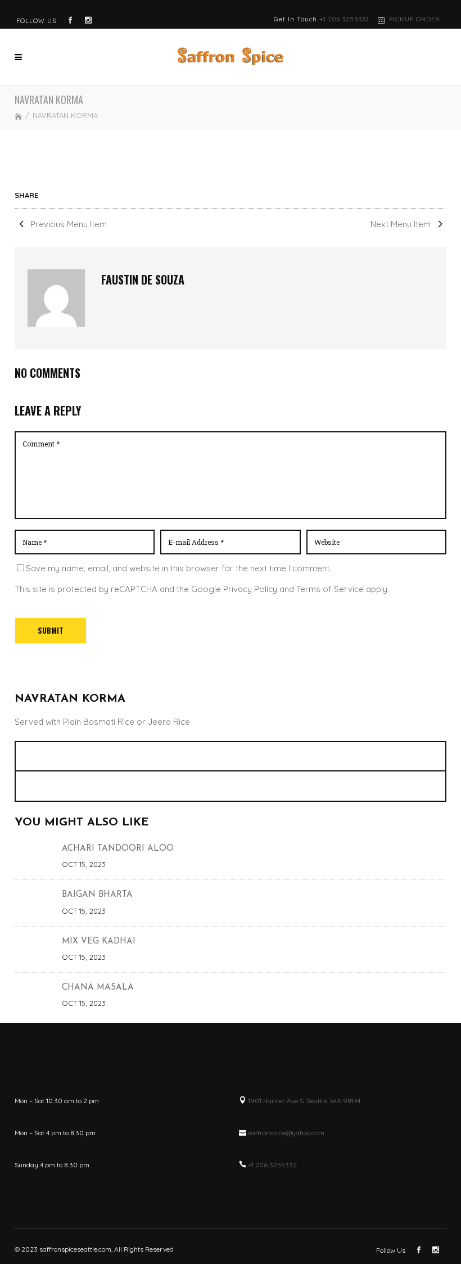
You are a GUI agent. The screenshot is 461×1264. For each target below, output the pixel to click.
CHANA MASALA (98, 987)
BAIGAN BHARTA (97, 895)
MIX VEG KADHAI (98, 941)
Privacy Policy (250, 589)
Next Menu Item (401, 224)
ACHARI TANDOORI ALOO (118, 849)
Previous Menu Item (67, 224)
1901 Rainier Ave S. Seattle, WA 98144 (304, 1100)
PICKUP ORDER (414, 19)
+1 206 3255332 (344, 19)
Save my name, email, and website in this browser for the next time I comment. (178, 568)
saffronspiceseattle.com (75, 1249)
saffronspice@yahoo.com (286, 1132)
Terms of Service (330, 589)
